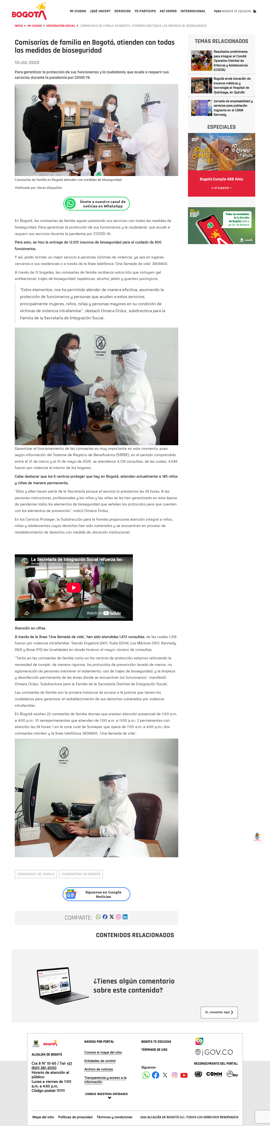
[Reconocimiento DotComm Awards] (214, 1073)
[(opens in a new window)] (118, 918)
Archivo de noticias (98, 1069)
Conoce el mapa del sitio (103, 1052)
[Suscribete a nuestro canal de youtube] (184, 1075)
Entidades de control (100, 1061)
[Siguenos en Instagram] (174, 1075)
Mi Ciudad (34, 26)
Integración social (60, 26)
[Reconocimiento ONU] (198, 1073)
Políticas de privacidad (75, 1117)
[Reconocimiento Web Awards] (232, 1073)
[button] (98, 918)
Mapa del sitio (43, 1117)
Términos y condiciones (114, 1117)
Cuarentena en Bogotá (81, 874)
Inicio (19, 26)
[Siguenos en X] (165, 1075)
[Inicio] (29, 11)
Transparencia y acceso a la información (105, 1079)
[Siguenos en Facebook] (146, 1075)
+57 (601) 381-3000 (52, 1065)
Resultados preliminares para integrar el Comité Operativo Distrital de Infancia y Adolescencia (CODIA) (231, 60)
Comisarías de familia (36, 874)
